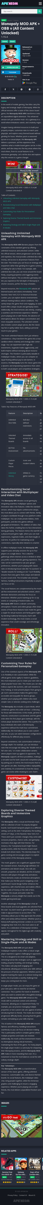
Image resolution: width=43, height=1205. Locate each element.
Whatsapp (38, 89)
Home (10, 20)
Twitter (13, 89)
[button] (40, 3)
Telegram (29, 89)
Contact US (23, 1195)
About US (32, 1195)
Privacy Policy (13, 1195)
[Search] (39, 11)
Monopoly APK (25, 288)
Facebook (5, 89)
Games (16, 20)
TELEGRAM (12, 72)
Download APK (12, 67)
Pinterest (21, 89)
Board (12, 41)
